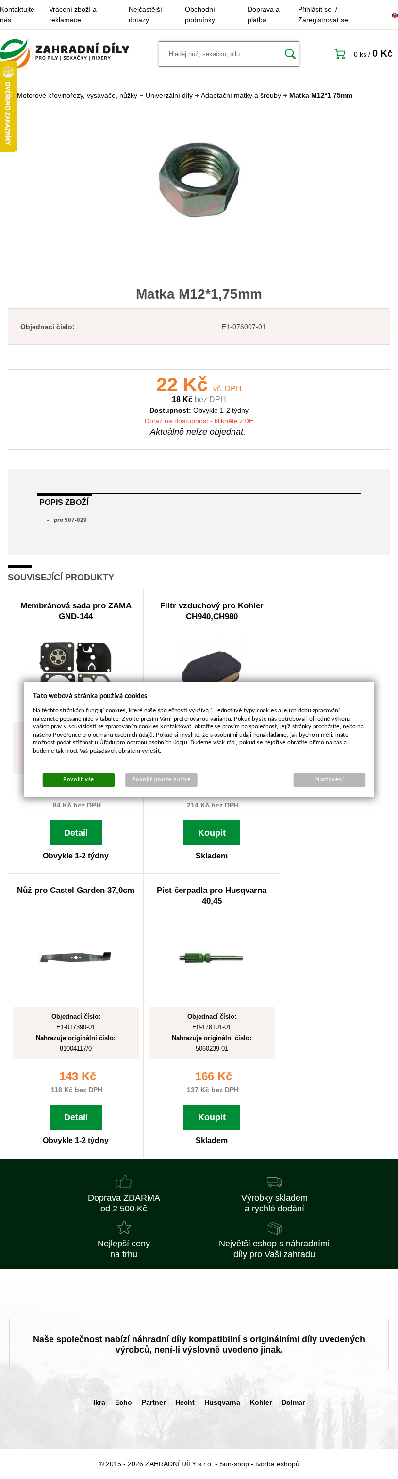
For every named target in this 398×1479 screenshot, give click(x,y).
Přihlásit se (315, 9)
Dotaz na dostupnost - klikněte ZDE (199, 421)
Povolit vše (78, 780)
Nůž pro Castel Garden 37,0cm (75, 890)
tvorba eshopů (277, 1464)
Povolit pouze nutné (161, 780)
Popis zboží (63, 502)
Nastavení (329, 780)
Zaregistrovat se (323, 20)
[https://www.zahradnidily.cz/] (64, 53)
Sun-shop (234, 1464)
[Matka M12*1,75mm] (199, 180)
